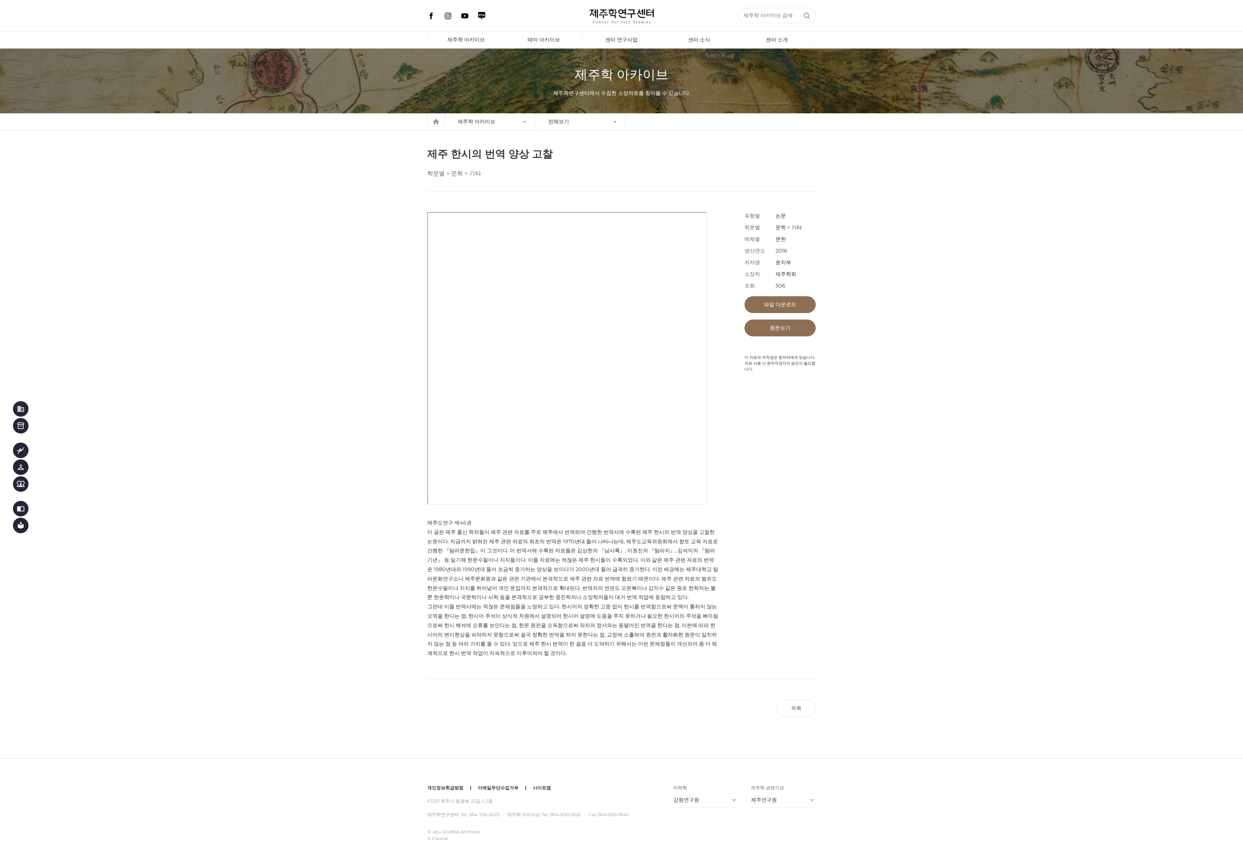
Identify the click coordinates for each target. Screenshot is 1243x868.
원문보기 (780, 328)
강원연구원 (686, 800)
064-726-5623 (484, 814)
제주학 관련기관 (767, 788)
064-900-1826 (565, 814)
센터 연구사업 (621, 40)
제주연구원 (764, 800)
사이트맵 (542, 788)
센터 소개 (777, 40)
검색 (807, 15)
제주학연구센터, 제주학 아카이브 (621, 16)
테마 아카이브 (544, 40)
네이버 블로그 (482, 16)
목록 (796, 708)
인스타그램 (448, 16)
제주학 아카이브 (466, 40)
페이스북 (431, 16)
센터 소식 (699, 40)
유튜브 (465, 16)
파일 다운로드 (780, 304)
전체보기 (558, 121)
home (436, 122)
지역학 (680, 788)
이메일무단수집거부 (498, 788)
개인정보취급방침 (445, 788)
